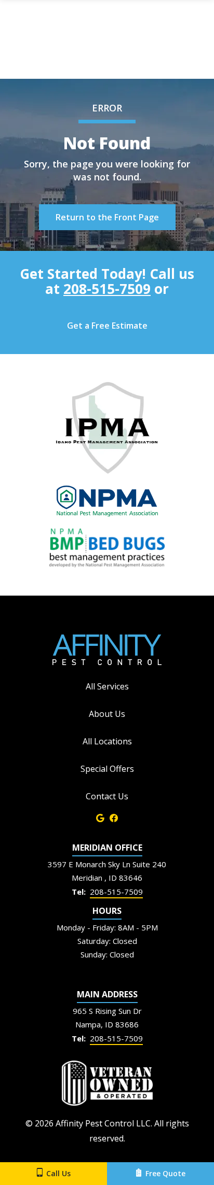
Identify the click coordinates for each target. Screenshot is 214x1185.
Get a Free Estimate (107, 325)
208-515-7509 (107, 288)
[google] (100, 817)
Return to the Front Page (107, 217)
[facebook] (114, 817)
